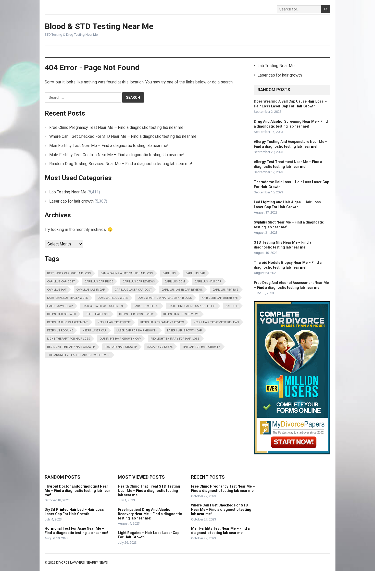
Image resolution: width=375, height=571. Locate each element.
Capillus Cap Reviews (139, 281)
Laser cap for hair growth (71, 201)
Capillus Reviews (225, 289)
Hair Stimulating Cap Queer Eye (192, 306)
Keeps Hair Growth (61, 314)
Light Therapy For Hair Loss (68, 338)
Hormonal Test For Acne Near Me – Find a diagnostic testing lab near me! (76, 530)
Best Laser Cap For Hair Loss (69, 273)
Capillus (169, 273)
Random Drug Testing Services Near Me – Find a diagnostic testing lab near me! (120, 163)
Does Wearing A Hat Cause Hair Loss (165, 298)
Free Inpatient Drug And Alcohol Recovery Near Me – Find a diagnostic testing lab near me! (150, 513)
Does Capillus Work (113, 298)
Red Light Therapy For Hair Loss (175, 338)
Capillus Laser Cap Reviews (182, 289)
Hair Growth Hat (146, 306)
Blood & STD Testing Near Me (99, 26)
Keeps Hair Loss (97, 314)
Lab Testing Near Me (67, 192)
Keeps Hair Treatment (114, 322)
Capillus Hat (57, 289)
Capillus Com (175, 281)
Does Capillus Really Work (67, 298)
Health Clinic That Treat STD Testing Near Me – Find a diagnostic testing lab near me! (149, 490)
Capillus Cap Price (99, 281)
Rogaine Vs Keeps (160, 347)
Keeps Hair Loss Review (136, 314)
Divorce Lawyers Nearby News (82, 562)
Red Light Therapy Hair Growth (71, 347)
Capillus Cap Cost (61, 281)
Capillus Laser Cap (90, 289)
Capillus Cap (195, 273)
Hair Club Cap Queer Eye (220, 298)
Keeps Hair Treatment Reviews (216, 322)
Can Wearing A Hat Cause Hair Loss (127, 273)
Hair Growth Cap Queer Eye (103, 306)
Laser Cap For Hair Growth (136, 330)
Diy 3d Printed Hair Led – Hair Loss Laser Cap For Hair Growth (74, 511)
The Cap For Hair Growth (201, 347)
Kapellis (232, 306)
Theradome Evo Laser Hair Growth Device (78, 355)
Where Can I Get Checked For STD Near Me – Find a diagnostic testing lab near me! (123, 136)
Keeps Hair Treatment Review (162, 322)
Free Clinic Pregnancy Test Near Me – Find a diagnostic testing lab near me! (117, 127)
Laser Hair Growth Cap (184, 330)
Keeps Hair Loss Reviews (181, 314)
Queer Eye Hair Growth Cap (120, 338)
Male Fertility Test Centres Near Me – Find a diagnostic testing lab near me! (116, 154)
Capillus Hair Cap (208, 281)
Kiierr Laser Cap (95, 330)
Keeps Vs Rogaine (60, 330)
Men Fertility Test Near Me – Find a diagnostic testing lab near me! (108, 145)
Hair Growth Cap (60, 306)
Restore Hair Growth (121, 347)
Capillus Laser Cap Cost (133, 289)
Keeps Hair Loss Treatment (67, 322)
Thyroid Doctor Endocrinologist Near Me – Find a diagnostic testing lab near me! (77, 490)
